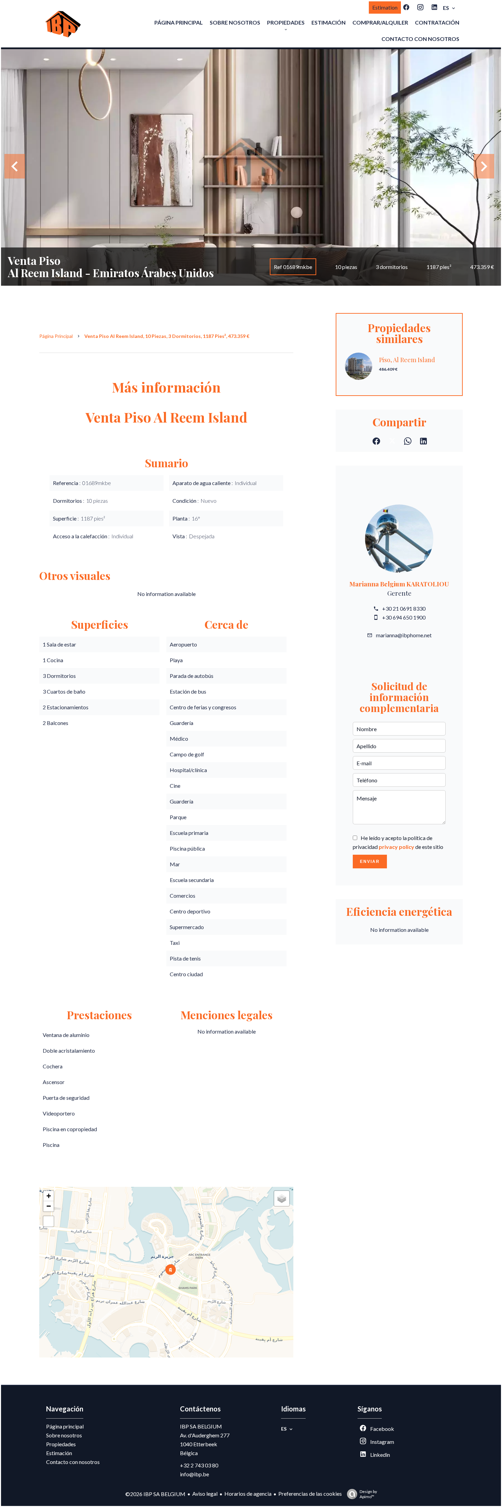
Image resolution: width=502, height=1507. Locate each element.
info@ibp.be (194, 1474)
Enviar (370, 861)
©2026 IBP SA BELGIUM (155, 1494)
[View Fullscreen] (48, 1221)
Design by (368, 1494)
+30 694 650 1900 (404, 617)
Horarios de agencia (247, 1493)
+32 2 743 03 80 (199, 1465)
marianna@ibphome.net (404, 635)
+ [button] (48, 1196)
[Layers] (281, 1198)
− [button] (48, 1206)
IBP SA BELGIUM (201, 1426)
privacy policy (396, 846)
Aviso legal (205, 1493)
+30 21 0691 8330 (404, 608)
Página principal (56, 336)
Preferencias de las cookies (310, 1493)
